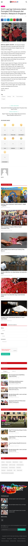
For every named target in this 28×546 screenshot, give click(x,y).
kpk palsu (3, 470)
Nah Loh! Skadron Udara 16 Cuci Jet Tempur (17, 504)
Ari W (5, 16)
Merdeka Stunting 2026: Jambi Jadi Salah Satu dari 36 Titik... (18, 395)
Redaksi (14, 538)
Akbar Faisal (19, 470)
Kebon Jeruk (8, 462)
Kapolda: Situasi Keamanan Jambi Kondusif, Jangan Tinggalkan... (13, 205)
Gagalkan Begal (4, 464)
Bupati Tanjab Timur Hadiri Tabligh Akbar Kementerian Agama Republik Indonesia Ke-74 (14, 114)
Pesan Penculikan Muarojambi (7, 473)
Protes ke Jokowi (20, 464)
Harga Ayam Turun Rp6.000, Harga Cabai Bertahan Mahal (13, 295)
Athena (3, 462)
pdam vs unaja (12, 464)
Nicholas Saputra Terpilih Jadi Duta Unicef (17, 498)
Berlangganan (21, 529)
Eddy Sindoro (15, 462)
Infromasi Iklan (13, 540)
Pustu (21, 462)
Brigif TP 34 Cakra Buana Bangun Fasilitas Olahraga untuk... (18, 431)
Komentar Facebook (12, 324)
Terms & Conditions (21, 538)
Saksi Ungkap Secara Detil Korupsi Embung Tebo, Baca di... (13, 250)
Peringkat (3, 99)
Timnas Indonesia (19, 96)
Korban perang (4, 467)
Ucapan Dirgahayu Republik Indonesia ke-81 (18, 444)
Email (2, 333)
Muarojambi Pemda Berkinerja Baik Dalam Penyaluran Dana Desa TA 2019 (14, 108)
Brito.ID (2, 207)
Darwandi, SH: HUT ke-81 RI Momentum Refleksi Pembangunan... (17, 401)
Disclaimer (4, 538)
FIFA (13, 96)
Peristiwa (3, 6)
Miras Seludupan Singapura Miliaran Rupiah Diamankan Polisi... (11, 227)
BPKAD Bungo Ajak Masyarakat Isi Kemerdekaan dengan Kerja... (16, 382)
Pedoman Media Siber (21, 540)
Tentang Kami (9, 538)
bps (14, 470)
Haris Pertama (12, 467)
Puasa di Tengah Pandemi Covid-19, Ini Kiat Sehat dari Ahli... (17, 511)
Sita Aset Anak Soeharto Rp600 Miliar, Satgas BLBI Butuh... (17, 375)
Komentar (4, 324)
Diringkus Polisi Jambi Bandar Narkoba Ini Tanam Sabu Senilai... (12, 318)
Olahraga (9, 96)
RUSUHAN (19, 467)
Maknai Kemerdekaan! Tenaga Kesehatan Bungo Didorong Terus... (17, 388)
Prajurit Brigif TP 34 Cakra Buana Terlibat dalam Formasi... (17, 437)
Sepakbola (3, 96)
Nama (2, 328)
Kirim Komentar (5, 354)
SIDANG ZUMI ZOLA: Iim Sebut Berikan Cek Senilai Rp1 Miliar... (14, 273)
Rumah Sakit (9, 470)
